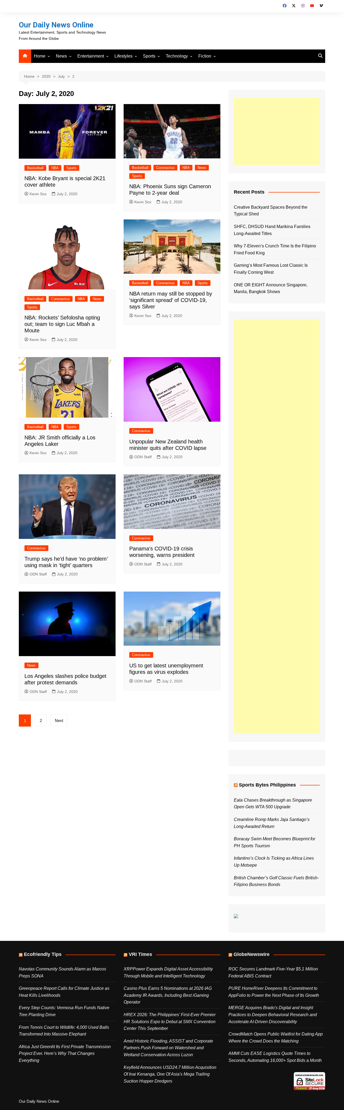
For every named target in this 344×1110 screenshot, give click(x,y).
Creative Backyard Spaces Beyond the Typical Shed (270, 210)
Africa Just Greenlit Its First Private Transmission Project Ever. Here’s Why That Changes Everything (65, 1053)
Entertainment (90, 56)
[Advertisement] (277, 131)
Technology (177, 56)
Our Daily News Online (56, 24)
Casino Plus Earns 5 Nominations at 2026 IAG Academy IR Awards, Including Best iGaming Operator (168, 995)
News (61, 56)
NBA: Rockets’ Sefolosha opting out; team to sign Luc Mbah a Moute (62, 324)
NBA (55, 168)
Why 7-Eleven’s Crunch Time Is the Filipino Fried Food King (275, 249)
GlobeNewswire (252, 954)
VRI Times (140, 954)
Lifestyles (123, 56)
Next (59, 720)
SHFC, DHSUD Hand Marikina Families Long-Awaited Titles (272, 230)
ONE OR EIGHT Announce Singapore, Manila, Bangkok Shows (270, 288)
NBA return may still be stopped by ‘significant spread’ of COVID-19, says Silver (170, 300)
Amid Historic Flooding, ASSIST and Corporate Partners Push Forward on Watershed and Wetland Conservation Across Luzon (168, 1048)
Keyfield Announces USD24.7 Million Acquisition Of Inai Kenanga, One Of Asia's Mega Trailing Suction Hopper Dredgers (170, 1074)
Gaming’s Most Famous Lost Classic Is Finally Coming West (271, 269)
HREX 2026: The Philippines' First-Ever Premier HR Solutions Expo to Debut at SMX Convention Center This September (170, 1021)
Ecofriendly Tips (43, 954)
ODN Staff (143, 457)
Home (39, 56)
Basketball (35, 168)
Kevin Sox (38, 194)
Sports (149, 56)
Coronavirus (165, 168)
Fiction (204, 56)
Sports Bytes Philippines (267, 785)
